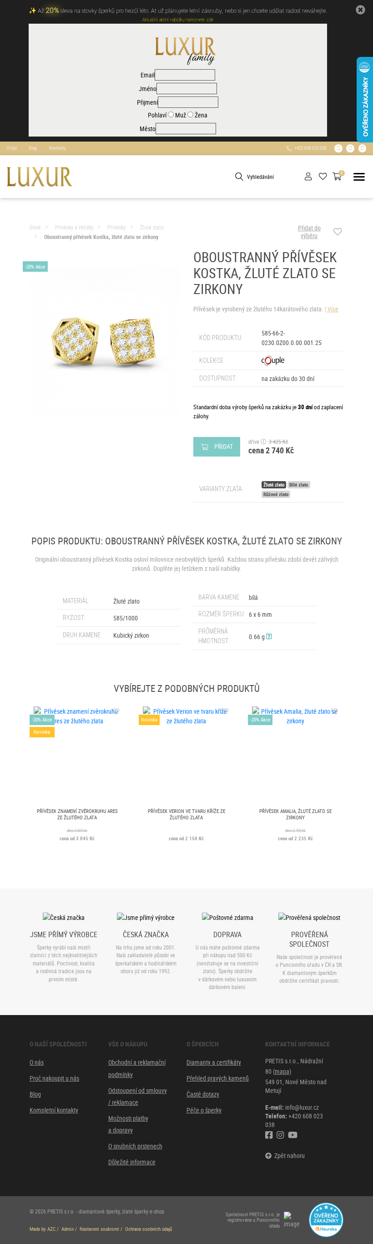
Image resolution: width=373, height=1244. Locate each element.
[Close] (360, 9)
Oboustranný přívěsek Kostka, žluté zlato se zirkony (101, 237)
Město (148, 128)
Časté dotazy (202, 1094)
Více (333, 309)
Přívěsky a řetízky (74, 227)
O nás (12, 148)
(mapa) (282, 1071)
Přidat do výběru (309, 232)
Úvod (35, 227)
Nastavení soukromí (99, 1229)
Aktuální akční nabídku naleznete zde (177, 19)
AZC (51, 1229)
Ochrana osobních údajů (148, 1229)
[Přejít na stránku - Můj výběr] (326, 177)
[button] (269, 636)
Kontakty (57, 148)
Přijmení (147, 102)
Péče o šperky (204, 1110)
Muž (180, 115)
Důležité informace (132, 1162)
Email (148, 75)
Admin (67, 1229)
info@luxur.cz (302, 1107)
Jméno (147, 88)
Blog (33, 148)
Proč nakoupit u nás (54, 1078)
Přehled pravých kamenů (217, 1078)
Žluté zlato (152, 227)
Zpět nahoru (288, 1155)
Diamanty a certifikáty (213, 1062)
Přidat (223, 446)
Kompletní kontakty (54, 1110)
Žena (200, 115)
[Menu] (359, 176)
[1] (239, 177)
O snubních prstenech (135, 1146)
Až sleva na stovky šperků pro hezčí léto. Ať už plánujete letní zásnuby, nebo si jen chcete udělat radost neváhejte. (182, 11)
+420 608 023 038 (309, 148)
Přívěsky (116, 227)
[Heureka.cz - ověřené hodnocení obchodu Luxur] (326, 1219)
